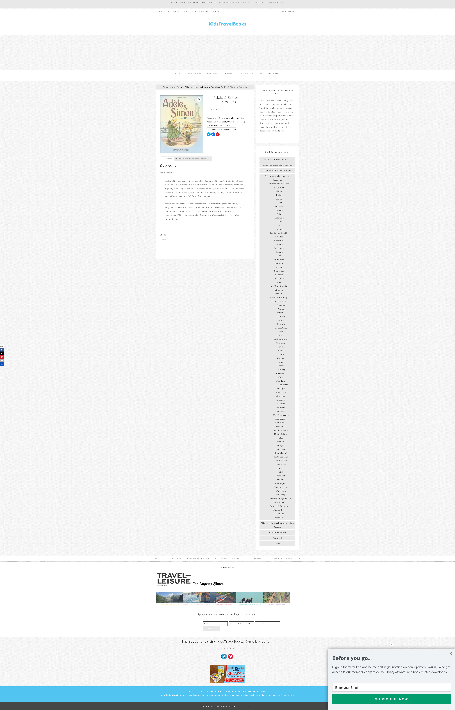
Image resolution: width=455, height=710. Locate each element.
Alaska (281, 309)
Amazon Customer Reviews (187, 159)
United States (234, 122)
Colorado (280, 324)
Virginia (281, 479)
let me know (277, 131)
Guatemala (279, 248)
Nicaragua (279, 271)
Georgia (281, 331)
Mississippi (281, 396)
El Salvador (279, 240)
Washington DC (280, 339)
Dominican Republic (279, 233)
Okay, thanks (247, 706)
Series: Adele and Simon (218, 125)
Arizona (281, 312)
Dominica (279, 229)
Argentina (279, 187)
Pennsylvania (281, 449)
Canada (279, 210)
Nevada (280, 411)
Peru (279, 282)
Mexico (279, 267)
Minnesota (281, 392)
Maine (281, 377)
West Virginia (280, 487)
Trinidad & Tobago (279, 297)
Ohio (281, 438)
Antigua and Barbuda (279, 183)
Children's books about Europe (277, 165)
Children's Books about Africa (277, 170)
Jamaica (279, 263)
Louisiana (280, 373)
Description (168, 159)
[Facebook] (2, 350)
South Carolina (281, 457)
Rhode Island (281, 453)
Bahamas (279, 191)
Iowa (280, 362)
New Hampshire (281, 415)
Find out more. (230, 706)
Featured (277, 538)
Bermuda (279, 517)
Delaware (280, 343)
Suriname (279, 293)
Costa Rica (279, 221)
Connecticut (281, 328)
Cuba (279, 225)
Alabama (281, 305)
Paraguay (279, 278)
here (277, 2)
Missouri (281, 400)
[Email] (2, 360)
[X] (2, 353)
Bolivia (279, 199)
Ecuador (279, 237)
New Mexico (281, 422)
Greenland (279, 513)
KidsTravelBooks (227, 24)
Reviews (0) (206, 159)
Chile (279, 214)
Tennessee (281, 464)
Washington (281, 483)
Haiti (279, 256)
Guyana (279, 252)
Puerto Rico (279, 510)
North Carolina (281, 430)
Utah (280, 472)
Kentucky (280, 369)
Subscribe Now (391, 699)
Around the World (277, 532)
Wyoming (280, 495)
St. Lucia (279, 290)
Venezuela (279, 502)
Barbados (279, 206)
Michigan (280, 388)
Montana (280, 403)
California (281, 320)
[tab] (168, 158)
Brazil (279, 202)
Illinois (281, 354)
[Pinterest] (2, 357)
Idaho (281, 350)
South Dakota (280, 460)
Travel (277, 543)
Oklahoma (281, 441)
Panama (279, 274)
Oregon (281, 445)
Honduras (279, 259)
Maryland (280, 381)
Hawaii (281, 347)
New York (221, 122)
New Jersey (280, 419)
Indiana (280, 358)
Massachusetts (281, 385)
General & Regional (279, 506)
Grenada (279, 244)
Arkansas (280, 316)
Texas (281, 468)
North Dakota (280, 434)
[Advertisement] (227, 52)
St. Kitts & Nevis (279, 286)
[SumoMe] (2, 364)
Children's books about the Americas (202, 87)
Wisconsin (281, 491)
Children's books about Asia (277, 159)
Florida (280, 335)
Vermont (281, 476)
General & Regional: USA (281, 498)
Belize (279, 195)
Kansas (280, 366)
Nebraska (280, 407)
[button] (391, 658)
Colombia (279, 218)
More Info (214, 109)
